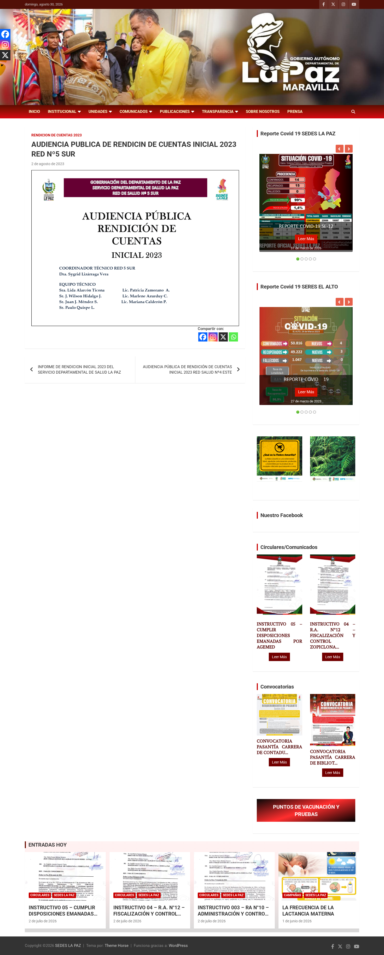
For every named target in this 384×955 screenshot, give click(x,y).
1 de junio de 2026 (297, 921)
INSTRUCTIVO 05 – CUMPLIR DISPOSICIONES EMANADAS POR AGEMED (279, 635)
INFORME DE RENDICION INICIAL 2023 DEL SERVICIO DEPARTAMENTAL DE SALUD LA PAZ (79, 369)
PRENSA (294, 111)
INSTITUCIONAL (62, 111)
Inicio (34, 111)
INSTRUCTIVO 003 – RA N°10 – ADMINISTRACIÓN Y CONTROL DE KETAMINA (233, 914)
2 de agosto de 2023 (47, 164)
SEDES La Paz (64, 895)
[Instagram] (213, 337)
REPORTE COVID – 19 (306, 379)
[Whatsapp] (233, 337)
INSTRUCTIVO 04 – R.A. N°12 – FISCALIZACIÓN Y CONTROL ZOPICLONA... (332, 635)
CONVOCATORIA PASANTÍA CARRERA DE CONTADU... (279, 746)
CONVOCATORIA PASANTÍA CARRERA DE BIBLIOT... (332, 757)
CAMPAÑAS (292, 895)
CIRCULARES (39, 895)
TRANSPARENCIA (218, 111)
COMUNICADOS (134, 111)
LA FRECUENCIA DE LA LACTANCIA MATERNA (308, 911)
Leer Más (306, 238)
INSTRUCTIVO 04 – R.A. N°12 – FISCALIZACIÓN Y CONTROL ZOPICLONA (149, 914)
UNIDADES (98, 111)
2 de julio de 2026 (43, 921)
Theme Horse (117, 945)
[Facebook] (202, 337)
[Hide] (2, 65)
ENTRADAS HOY (47, 845)
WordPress (178, 945)
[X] (223, 337)
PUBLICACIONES (175, 111)
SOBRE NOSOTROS (263, 111)
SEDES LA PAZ (68, 945)
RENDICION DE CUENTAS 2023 (56, 135)
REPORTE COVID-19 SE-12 (306, 226)
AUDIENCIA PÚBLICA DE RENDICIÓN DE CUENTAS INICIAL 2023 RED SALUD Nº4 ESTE (187, 369)
